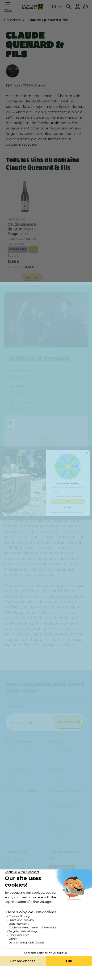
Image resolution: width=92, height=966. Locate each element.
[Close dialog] (86, 453)
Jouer (68, 501)
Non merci (67, 507)
